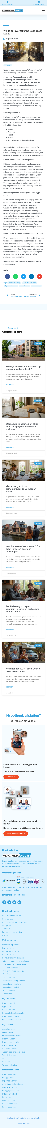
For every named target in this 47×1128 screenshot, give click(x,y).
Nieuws (7, 65)
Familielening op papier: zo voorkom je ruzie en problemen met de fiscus (22, 609)
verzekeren (24, 286)
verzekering (36, 286)
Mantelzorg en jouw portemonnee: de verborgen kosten (21, 489)
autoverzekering (14, 283)
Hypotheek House (30, 283)
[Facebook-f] (4, 902)
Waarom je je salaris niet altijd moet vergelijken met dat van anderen (22, 426)
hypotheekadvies (11, 286)
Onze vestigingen (7, 4)
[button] (43, 10)
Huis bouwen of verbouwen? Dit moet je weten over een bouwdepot (23, 549)
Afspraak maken (38, 4)
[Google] (14, 902)
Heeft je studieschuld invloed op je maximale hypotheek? (23, 367)
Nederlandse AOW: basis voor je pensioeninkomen (23, 670)
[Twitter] (9, 902)
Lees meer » (10, 385)
